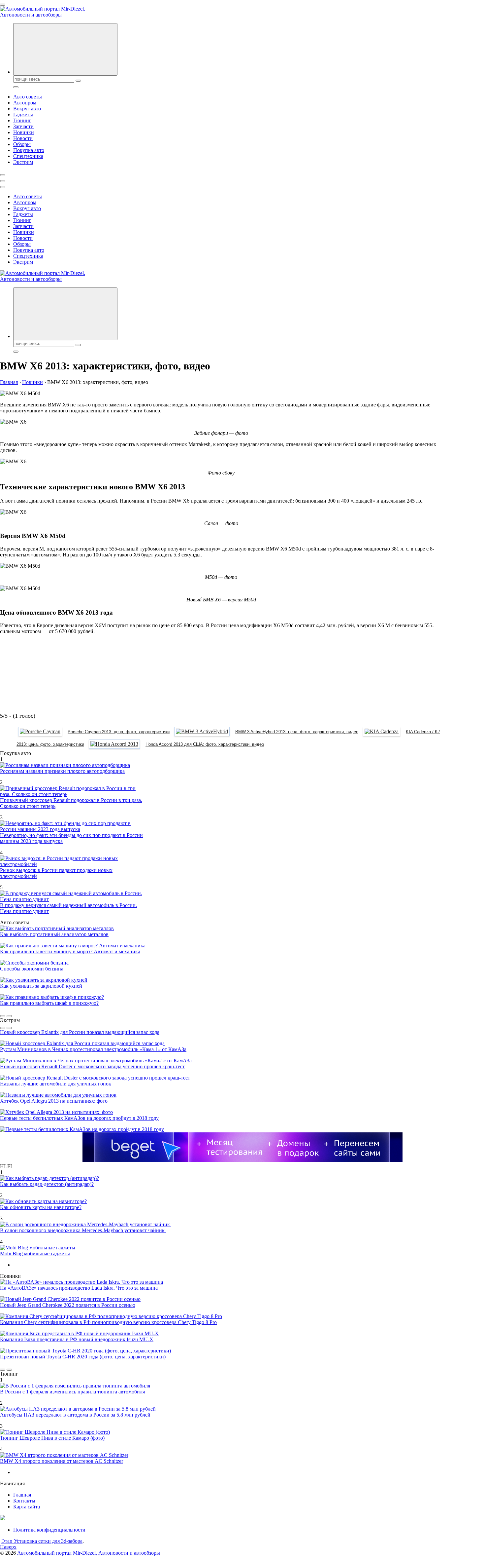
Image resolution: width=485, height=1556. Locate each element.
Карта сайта (26, 1506)
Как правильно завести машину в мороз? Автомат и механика (70, 951)
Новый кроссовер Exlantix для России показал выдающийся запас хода (79, 1032)
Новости (23, 138)
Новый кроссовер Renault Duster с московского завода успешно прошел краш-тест (92, 1066)
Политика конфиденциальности (49, 1530)
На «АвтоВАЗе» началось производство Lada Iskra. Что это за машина (79, 1288)
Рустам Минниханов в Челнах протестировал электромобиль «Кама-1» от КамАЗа (93, 1049)
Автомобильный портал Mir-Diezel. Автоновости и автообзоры (88, 1553)
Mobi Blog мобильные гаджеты (35, 1253)
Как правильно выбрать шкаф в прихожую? (49, 1003)
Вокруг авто (27, 108)
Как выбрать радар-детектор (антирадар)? (47, 1184)
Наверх (8, 1547)
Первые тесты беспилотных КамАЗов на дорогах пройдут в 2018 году (79, 1118)
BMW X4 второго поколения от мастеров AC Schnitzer (61, 1461)
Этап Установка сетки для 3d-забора (41, 1541)
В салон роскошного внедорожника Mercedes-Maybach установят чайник (83, 1230)
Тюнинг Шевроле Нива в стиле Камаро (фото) (52, 1438)
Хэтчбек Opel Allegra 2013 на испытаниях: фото (54, 1101)
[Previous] (2, 1016)
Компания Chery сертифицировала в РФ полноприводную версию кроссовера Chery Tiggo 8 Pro (108, 1322)
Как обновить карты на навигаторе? (40, 1207)
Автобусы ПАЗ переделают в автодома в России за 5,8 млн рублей (75, 1415)
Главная (22, 1495)
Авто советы (27, 96)
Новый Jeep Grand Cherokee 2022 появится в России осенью (67, 1305)
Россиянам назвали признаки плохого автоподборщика (62, 771)
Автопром (24, 102)
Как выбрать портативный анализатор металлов (54, 934)
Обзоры (22, 144)
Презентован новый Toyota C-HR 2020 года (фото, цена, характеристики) (83, 1356)
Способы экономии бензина (31, 968)
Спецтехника (28, 156)
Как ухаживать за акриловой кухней (41, 986)
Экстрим (23, 162)
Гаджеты (23, 114)
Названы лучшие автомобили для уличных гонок (55, 1083)
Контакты (24, 1500)
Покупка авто (28, 150)
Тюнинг (22, 120)
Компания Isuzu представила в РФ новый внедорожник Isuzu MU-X (76, 1339)
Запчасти (23, 126)
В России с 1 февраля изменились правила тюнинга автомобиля (72, 1391)
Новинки (23, 132)
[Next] (9, 1016)
